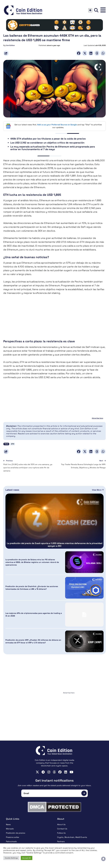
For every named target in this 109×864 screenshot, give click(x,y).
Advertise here (97, 418)
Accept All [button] (26, 858)
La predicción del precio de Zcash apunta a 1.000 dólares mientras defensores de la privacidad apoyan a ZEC (54, 544)
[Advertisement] (54, 317)
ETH (12, 444)
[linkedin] (65, 772)
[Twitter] (84, 53)
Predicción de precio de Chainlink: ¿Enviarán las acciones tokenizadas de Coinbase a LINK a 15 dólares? (31, 587)
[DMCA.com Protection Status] (54, 807)
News (8, 824)
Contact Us (62, 829)
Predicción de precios (15, 833)
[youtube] (71, 772)
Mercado (10, 829)
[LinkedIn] (90, 53)
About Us (61, 824)
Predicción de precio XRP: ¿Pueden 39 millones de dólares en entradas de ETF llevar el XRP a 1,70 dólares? (33, 641)
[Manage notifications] (103, 859)
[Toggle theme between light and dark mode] (90, 10)
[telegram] (43, 772)
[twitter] (37, 772)
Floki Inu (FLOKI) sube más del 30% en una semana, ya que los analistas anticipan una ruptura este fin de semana (27, 467)
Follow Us (61, 833)
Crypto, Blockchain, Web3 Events (72, 837)
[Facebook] (78, 53)
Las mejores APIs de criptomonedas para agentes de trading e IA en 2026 (33, 614)
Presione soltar (12, 837)
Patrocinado (11, 841)
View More (97, 490)
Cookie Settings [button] (11, 858)
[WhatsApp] (103, 53)
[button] (103, 10)
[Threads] (97, 53)
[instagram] (48, 772)
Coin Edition (10, 45)
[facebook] (60, 772)
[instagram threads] (54, 772)
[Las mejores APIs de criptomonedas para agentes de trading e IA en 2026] (84, 615)
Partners (61, 841)
